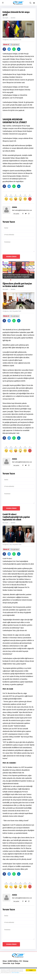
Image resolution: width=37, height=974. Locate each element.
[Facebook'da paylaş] (4, 49)
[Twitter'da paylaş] (9, 49)
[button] (34, 3)
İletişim (17, 963)
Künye (5, 961)
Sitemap (25, 961)
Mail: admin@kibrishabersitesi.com (22, 210)
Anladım (31, 970)
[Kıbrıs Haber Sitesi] (18, 955)
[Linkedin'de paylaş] (18, 49)
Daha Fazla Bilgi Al (15, 972)
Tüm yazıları (16, 213)
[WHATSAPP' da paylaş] (14, 49)
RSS (20, 961)
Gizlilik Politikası (13, 961)
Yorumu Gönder (11, 256)
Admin (14, 207)
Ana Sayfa (5, 18)
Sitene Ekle (6, 963)
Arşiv (12, 963)
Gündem (13, 18)
